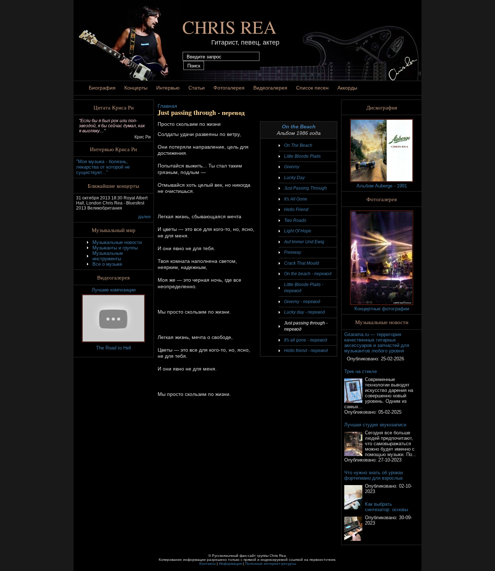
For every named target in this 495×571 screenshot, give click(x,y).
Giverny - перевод (302, 301)
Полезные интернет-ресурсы (270, 564)
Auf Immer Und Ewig (304, 241)
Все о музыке (107, 264)
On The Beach (298, 145)
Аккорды (347, 88)
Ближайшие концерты (113, 185)
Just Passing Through (305, 188)
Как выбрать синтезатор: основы (386, 506)
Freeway (292, 252)
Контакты (207, 564)
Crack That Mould (301, 263)
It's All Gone (295, 199)
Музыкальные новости (117, 242)
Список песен (312, 88)
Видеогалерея (270, 88)
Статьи (196, 88)
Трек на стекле (360, 371)
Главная (167, 106)
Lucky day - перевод (304, 312)
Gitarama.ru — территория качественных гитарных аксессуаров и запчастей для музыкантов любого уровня (376, 342)
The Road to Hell (113, 348)
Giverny (291, 166)
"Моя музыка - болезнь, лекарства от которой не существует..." (103, 167)
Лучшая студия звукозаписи (375, 424)
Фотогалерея (229, 88)
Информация (230, 564)
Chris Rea (229, 27)
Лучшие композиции (114, 290)
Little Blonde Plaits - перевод (303, 288)
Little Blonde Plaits (302, 156)
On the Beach (299, 126)
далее (144, 216)
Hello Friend (296, 209)
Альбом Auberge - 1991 (382, 186)
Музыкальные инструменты (107, 256)
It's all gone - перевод (305, 340)
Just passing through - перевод (306, 326)
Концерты (135, 88)
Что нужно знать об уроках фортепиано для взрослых (373, 475)
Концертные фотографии (381, 308)
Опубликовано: (364, 358)
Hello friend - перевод (306, 350)
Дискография (381, 107)
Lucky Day (294, 177)
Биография (102, 88)
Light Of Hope (297, 230)
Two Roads (295, 220)
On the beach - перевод (308, 273)
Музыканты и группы (115, 248)
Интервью (168, 88)
